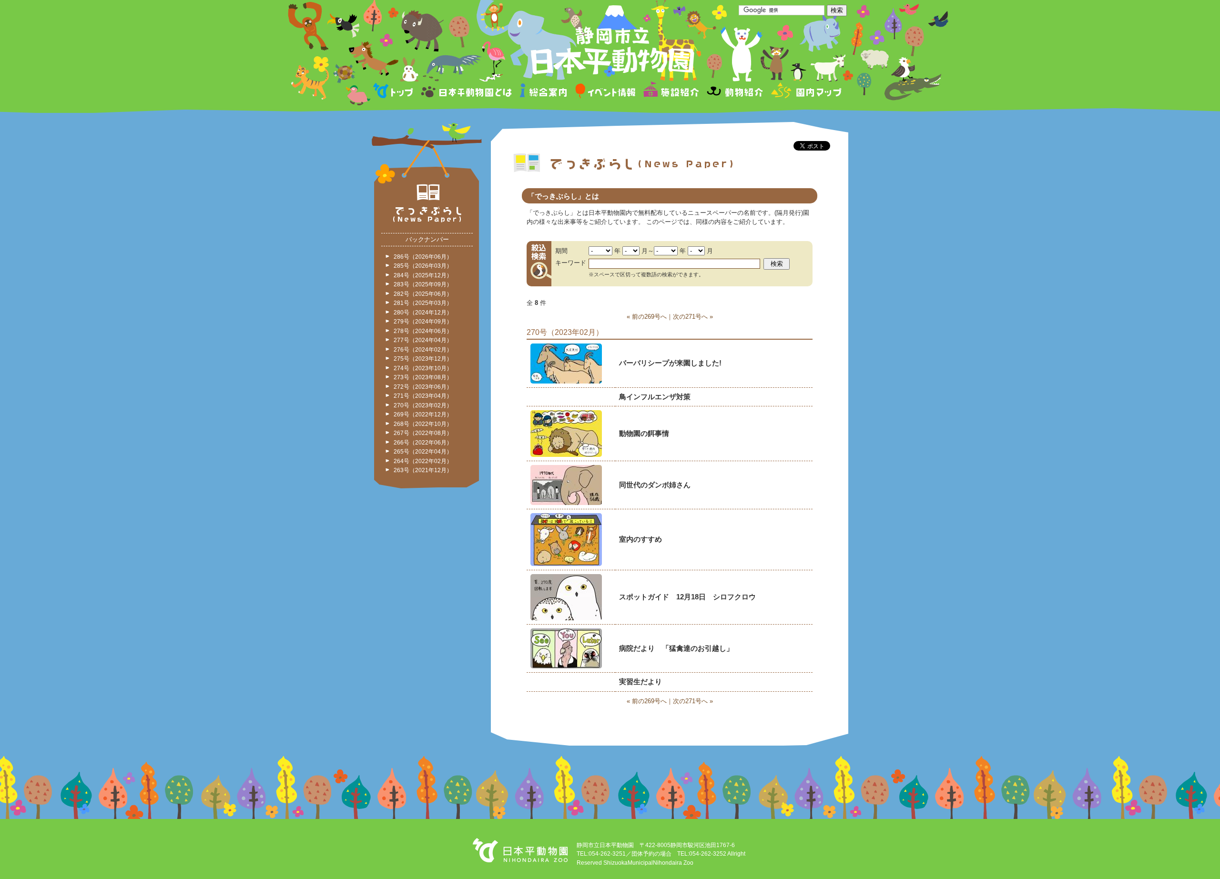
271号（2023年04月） (423, 396)
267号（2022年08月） (423, 433)
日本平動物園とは (467, 92)
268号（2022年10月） (423, 424)
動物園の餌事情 (644, 433)
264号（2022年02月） (423, 461)
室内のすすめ (640, 539)
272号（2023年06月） (423, 387)
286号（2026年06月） (423, 256)
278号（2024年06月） (423, 331)
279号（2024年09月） (423, 321)
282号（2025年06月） (423, 294)
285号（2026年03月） (423, 266)
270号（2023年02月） (423, 405)
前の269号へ (649, 316)
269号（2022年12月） (423, 414)
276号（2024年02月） (423, 349)
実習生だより (640, 681)
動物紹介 (734, 92)
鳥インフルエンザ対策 (655, 397)
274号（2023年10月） (423, 368)
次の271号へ (690, 316)
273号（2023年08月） (423, 377)
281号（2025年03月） (423, 303)
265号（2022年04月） (423, 451)
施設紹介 (671, 92)
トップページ (394, 92)
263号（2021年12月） (423, 470)
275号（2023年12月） (423, 358)
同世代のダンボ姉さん (655, 485)
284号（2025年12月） (423, 275)
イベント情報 (605, 92)
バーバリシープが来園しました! (670, 363)
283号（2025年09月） (423, 284)
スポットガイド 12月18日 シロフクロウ (687, 597)
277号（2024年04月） (423, 340)
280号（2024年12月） (423, 312)
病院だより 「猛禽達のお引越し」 (676, 648)
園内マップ (805, 92)
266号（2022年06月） (423, 442)
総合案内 (544, 92)
